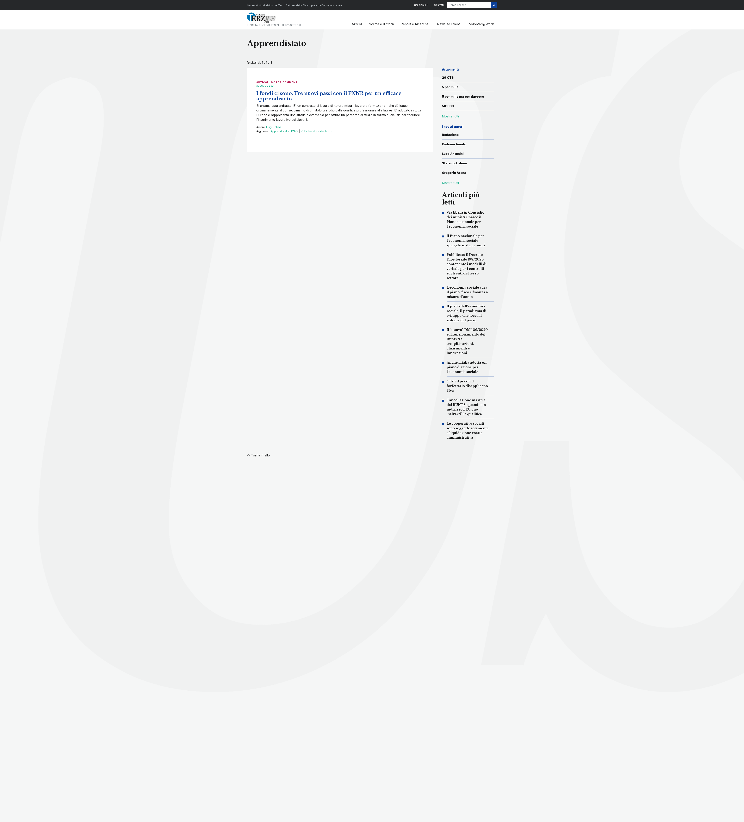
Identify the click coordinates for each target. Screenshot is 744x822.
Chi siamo (420, 4)
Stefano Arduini (454, 163)
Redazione (450, 135)
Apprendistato (280, 131)
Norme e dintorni (382, 24)
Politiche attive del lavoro (317, 131)
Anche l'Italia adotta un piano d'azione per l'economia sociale (467, 367)
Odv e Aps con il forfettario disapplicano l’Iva (467, 385)
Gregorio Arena (454, 173)
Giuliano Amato (454, 144)
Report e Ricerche (414, 24)
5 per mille (450, 87)
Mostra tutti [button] (450, 116)
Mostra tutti (450, 183)
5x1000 (448, 106)
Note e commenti (284, 82)
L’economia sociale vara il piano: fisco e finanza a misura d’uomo (467, 292)
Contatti (439, 4)
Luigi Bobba (273, 127)
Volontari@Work (481, 24)
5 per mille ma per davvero (463, 96)
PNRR (294, 131)
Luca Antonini (453, 154)
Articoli (357, 24)
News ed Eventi (449, 24)
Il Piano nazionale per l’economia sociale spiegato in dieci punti (466, 240)
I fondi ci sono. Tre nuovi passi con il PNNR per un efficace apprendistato (328, 96)
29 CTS (448, 77)
